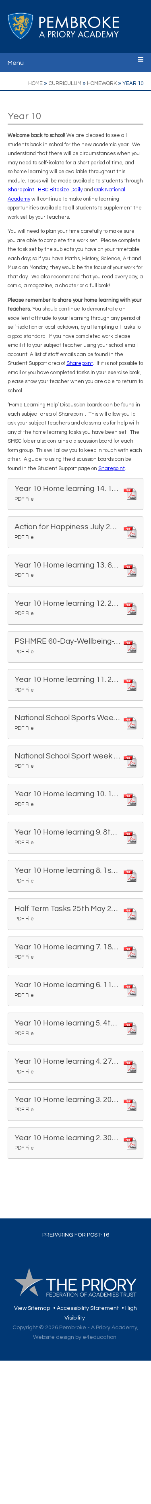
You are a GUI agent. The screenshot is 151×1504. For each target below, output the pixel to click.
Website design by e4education (74, 1337)
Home (35, 83)
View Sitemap (32, 1308)
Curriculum (65, 83)
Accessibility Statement (88, 1308)
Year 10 (132, 83)
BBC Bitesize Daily (60, 190)
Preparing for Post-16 (75, 1235)
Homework (102, 83)
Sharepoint (21, 190)
